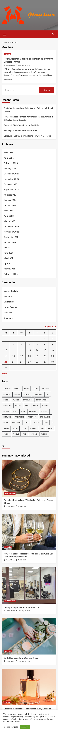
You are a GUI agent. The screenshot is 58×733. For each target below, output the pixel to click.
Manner (45, 405)
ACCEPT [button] (24, 727)
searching (16, 422)
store (15, 428)
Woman (34, 434)
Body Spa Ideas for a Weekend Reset (21, 130)
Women (44, 434)
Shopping (8, 318)
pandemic (33, 411)
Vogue (16, 434)
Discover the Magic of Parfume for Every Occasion (28, 136)
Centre (27, 394)
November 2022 (11, 231)
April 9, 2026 (22, 560)
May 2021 (8, 258)
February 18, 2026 (24, 610)
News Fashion (10, 307)
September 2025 (12, 189)
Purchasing (45, 417)
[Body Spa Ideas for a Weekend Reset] (29, 636)
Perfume (44, 411)
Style (24, 428)
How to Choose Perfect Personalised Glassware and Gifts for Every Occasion (28, 118)
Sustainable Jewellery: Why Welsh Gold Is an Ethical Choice (28, 110)
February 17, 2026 (24, 661)
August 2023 (10, 205)
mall (27, 405)
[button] (4, 33)
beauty (17, 388)
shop (27, 422)
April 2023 (9, 216)
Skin (46, 422)
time (42, 428)
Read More (8, 79)
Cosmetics (9, 301)
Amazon (7, 388)
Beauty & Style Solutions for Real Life (21, 125)
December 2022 (11, 226)
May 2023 (8, 210)
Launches (7, 405)
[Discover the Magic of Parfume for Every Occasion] (29, 687)
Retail (6, 422)
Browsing (46, 388)
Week (25, 434)
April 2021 (9, 263)
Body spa (8, 296)
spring (6, 428)
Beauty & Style (11, 291)
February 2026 (11, 163)
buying (17, 394)
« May (4, 373)
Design (6, 400)
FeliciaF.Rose (10, 65)
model (6, 411)
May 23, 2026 (22, 506)
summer (33, 428)
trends (6, 434)
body (26, 388)
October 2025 (10, 184)
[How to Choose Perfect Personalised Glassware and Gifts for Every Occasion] (29, 532)
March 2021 (9, 268)
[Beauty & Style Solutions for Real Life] (29, 585)
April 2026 (9, 158)
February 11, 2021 (24, 65)
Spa (53, 422)
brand (35, 388)
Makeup (18, 405)
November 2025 (11, 179)
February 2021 (11, 274)
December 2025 (11, 173)
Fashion (16, 400)
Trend (50, 428)
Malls (35, 405)
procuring (19, 417)
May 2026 (8, 152)
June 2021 (8, 253)
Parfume (8, 54)
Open (23, 411)
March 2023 (9, 221)
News (15, 411)
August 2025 (10, 195)
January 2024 (10, 200)
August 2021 (10, 242)
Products (32, 417)
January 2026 (10, 168)
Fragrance (27, 400)
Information (41, 400)
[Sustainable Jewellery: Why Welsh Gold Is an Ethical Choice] (29, 478)
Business (7, 394)
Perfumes (7, 417)
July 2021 (8, 247)
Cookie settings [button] (11, 727)
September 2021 (12, 237)
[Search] (53, 34)
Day (47, 394)
